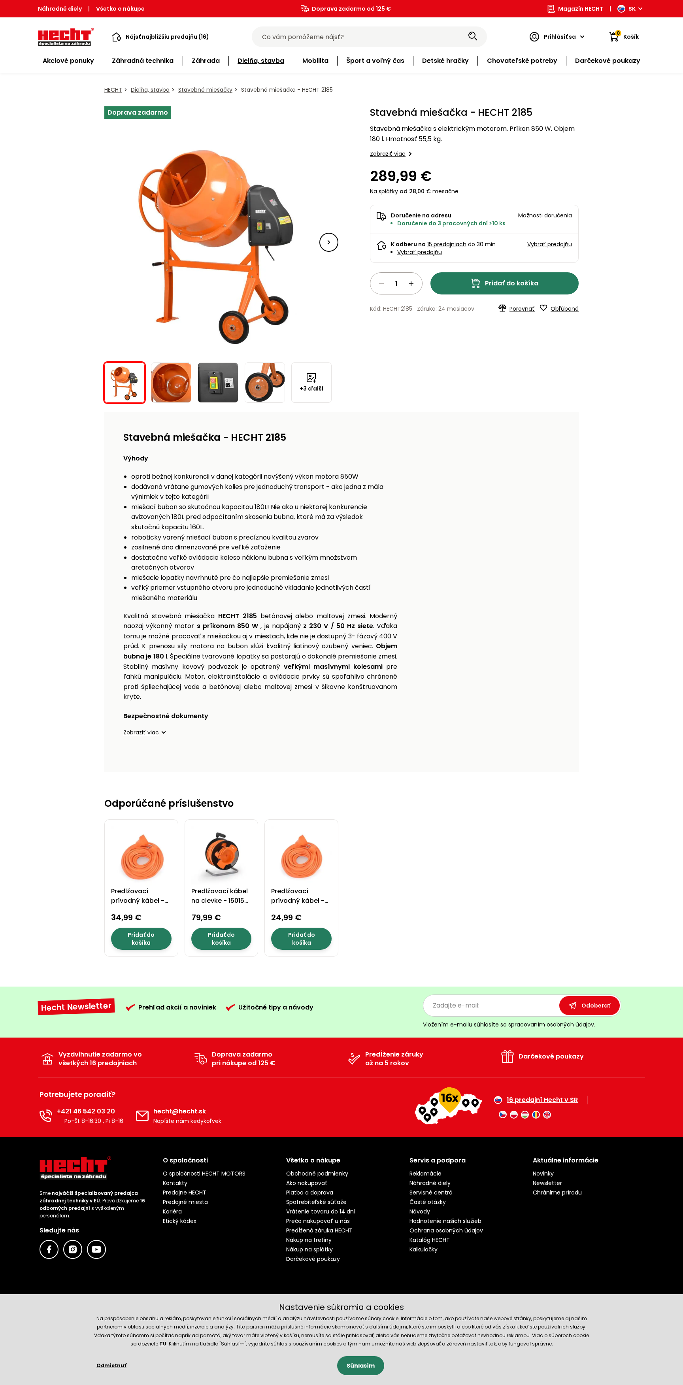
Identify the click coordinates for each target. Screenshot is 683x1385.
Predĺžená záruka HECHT (319, 1230)
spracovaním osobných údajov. (551, 1024)
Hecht (113, 90)
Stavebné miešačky (205, 90)
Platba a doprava (309, 1192)
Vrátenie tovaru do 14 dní (320, 1211)
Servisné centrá (431, 1192)
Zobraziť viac (388, 154)
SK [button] (632, 9)
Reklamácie (425, 1173)
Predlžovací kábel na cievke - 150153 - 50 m (219, 901)
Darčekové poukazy (313, 1259)
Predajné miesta (185, 1202)
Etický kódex (179, 1221)
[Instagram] (72, 1249)
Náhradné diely (60, 9)
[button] (160, 37)
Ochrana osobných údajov (446, 1230)
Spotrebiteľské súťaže (316, 1202)
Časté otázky (427, 1202)
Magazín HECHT (580, 9)
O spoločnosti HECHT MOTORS (204, 1173)
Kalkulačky (423, 1249)
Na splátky (384, 191)
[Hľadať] (472, 36)
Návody (419, 1211)
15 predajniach (446, 244)
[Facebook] (49, 1249)
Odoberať (595, 1006)
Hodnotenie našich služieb (445, 1221)
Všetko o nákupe (120, 9)
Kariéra (172, 1211)
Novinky (543, 1173)
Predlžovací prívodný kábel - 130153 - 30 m (137, 901)
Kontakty (175, 1183)
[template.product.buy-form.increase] (411, 284)
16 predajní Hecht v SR (542, 1100)
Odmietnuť (111, 1365)
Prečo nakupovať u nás (318, 1221)
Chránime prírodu (557, 1192)
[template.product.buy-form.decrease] (381, 284)
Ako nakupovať (307, 1183)
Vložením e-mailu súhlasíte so (509, 1024)
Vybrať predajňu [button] (549, 244)
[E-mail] (142, 1116)
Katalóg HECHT (429, 1240)
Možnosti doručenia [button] (545, 215)
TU (162, 1343)
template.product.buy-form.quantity (396, 283)
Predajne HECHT (184, 1192)
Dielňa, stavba (150, 90)
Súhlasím (361, 1366)
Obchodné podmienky (317, 1173)
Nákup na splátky (309, 1249)
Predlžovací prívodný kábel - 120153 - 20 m (298, 901)
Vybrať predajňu (419, 252)
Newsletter (547, 1183)
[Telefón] (46, 1116)
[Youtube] (96, 1249)
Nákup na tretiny (309, 1240)
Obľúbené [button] (565, 309)
